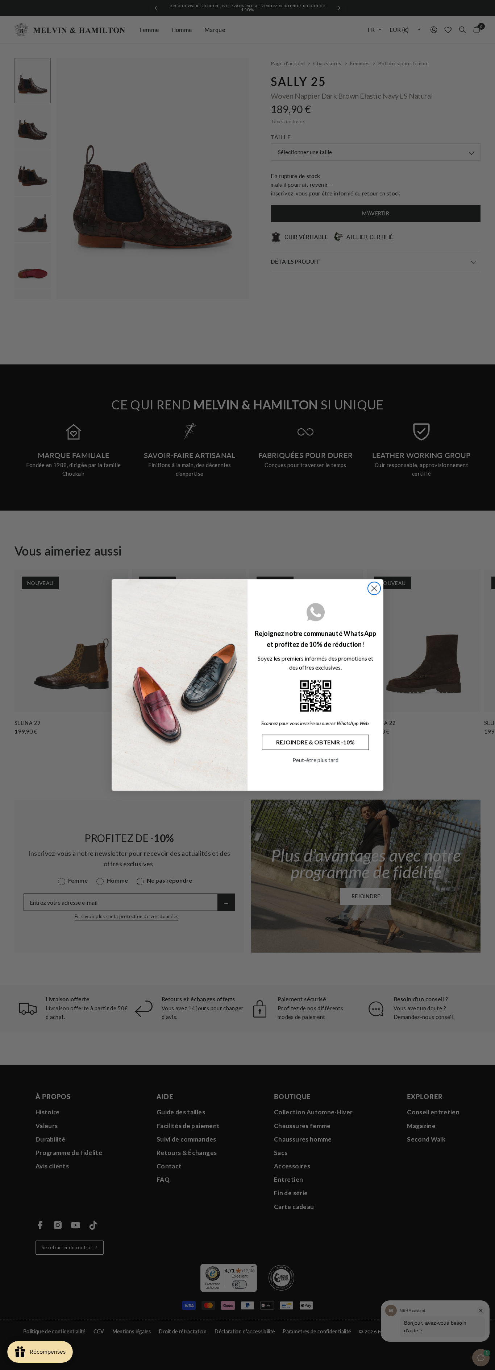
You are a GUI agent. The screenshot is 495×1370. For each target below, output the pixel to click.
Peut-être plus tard (315, 760)
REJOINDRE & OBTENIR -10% (315, 742)
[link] (316, 696)
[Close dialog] (374, 588)
